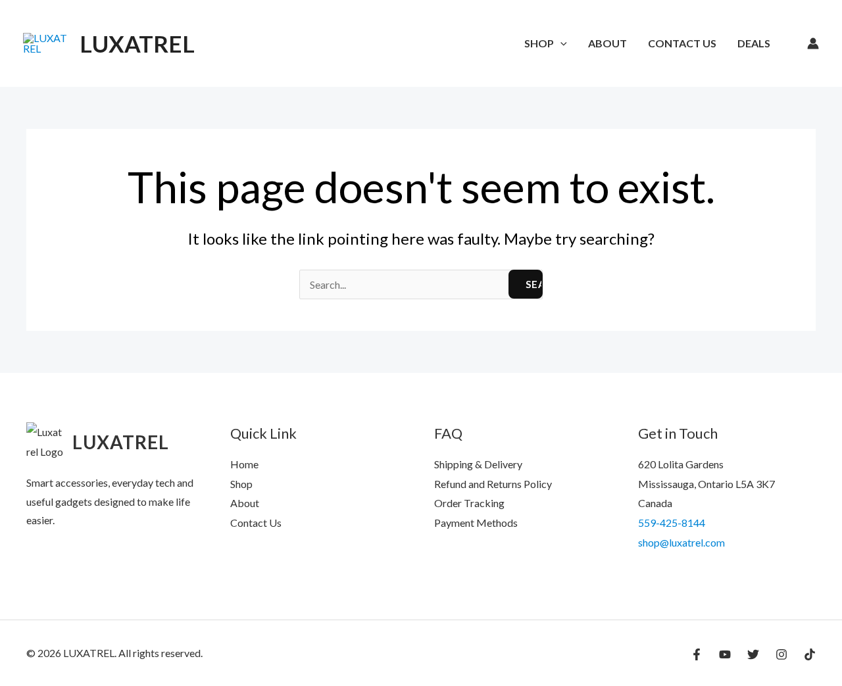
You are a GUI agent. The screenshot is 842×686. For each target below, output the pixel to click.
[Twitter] (753, 654)
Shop (539, 43)
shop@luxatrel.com (681, 542)
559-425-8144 (671, 522)
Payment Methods (476, 522)
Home (244, 464)
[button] (560, 43)
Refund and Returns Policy (493, 484)
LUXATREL (137, 43)
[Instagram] (781, 654)
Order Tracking (469, 503)
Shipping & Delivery (478, 464)
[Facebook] (697, 654)
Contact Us (682, 43)
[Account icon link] (813, 43)
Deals (753, 43)
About (607, 43)
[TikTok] (810, 654)
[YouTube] (725, 654)
